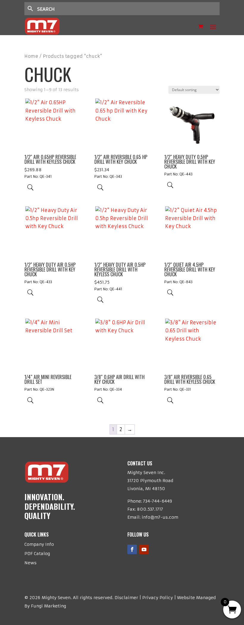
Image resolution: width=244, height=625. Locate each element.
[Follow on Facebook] (132, 549)
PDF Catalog (37, 553)
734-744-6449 (157, 501)
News (30, 562)
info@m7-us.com (160, 517)
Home (31, 56)
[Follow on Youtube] (144, 549)
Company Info (39, 544)
